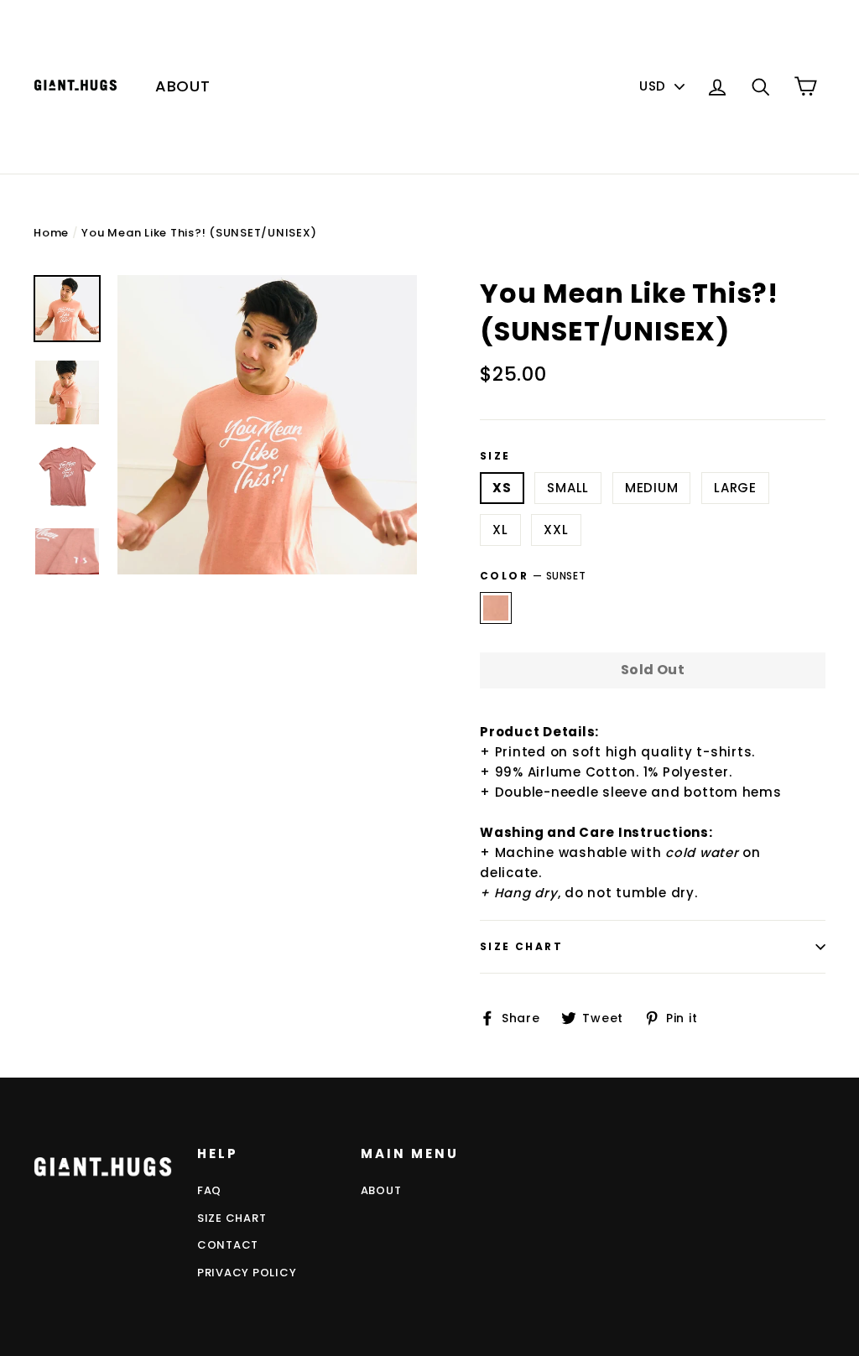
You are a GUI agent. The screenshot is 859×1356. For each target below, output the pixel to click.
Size (495, 456)
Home (51, 233)
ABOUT (183, 85)
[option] (267, 424)
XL (500, 529)
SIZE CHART (232, 1218)
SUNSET (496, 608)
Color (533, 576)
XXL (556, 529)
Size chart (521, 946)
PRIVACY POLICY (247, 1273)
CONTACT (227, 1245)
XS (502, 487)
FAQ (209, 1190)
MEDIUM (652, 487)
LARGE (735, 487)
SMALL (568, 487)
